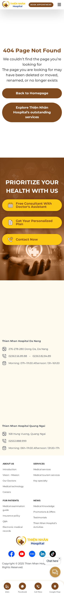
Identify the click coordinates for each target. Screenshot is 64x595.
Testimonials (40, 517)
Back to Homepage (32, 93)
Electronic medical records (13, 529)
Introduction (9, 469)
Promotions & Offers (44, 511)
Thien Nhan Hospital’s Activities (45, 525)
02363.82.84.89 (42, 356)
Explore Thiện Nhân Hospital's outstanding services (32, 112)
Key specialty (40, 480)
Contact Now (27, 239)
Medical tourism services (46, 475)
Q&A (5, 521)
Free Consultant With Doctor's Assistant (34, 205)
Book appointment (41, 5)
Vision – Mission (11, 475)
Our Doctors (9, 480)
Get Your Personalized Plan (34, 222)
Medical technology (13, 486)
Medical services (42, 469)
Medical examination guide (14, 508)
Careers (7, 492)
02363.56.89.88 (18, 356)
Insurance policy (11, 515)
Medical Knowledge (43, 506)
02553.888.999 (17, 441)
